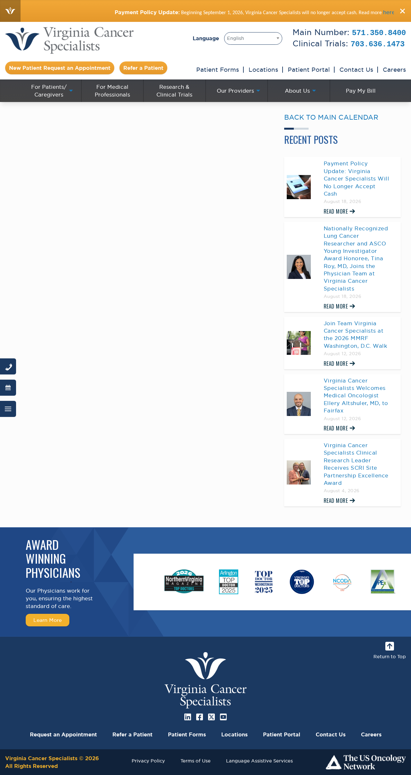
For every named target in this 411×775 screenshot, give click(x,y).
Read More (336, 211)
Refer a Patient (143, 67)
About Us (297, 90)
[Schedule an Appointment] (8, 388)
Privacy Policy (148, 761)
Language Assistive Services (259, 761)
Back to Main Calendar (331, 117)
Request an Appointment (63, 734)
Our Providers (235, 90)
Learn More (47, 620)
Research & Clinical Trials (174, 90)
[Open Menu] (8, 409)
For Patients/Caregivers (49, 90)
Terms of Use (195, 761)
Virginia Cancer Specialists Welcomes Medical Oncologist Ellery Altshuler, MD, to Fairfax (356, 395)
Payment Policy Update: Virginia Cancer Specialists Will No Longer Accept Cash (356, 178)
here (371, 12)
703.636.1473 (378, 44)
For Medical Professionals (112, 90)
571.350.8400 (379, 33)
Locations (263, 69)
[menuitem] (50, 90)
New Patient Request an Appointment (59, 67)
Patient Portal (309, 69)
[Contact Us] (8, 366)
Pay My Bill (361, 90)
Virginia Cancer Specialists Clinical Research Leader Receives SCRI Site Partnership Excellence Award (356, 464)
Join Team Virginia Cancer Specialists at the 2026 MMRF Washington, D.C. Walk (356, 334)
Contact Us (356, 69)
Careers (394, 69)
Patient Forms (217, 69)
